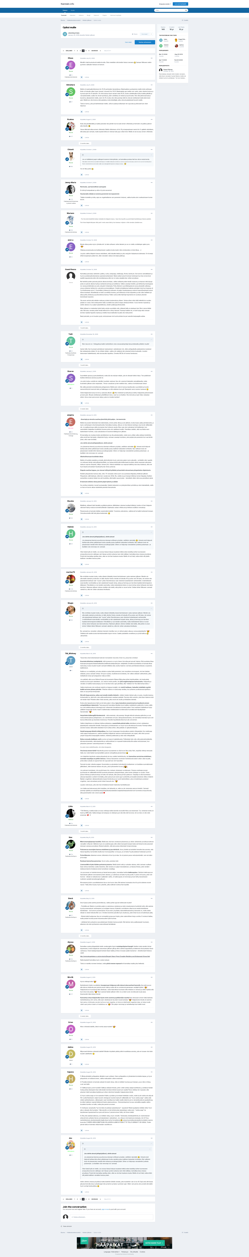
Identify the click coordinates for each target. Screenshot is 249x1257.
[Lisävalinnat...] (152, 58)
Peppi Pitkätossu (183, 39)
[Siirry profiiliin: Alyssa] (71, 949)
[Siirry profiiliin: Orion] (71, 1029)
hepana (70, 1072)
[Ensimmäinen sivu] (63, 50)
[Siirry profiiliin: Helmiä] (71, 533)
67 (72, 102)
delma (70, 1047)
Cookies (142, 1252)
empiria (70, 415)
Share (135, 34)
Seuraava (94, 50)
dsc (70, 1138)
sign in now (105, 1209)
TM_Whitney (70, 653)
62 (72, 1089)
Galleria (81, 15)
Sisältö (73, 10)
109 (71, 959)
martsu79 (70, 572)
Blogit (88, 15)
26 (72, 432)
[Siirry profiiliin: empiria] (71, 421)
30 (72, 257)
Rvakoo (70, 119)
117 (72, 915)
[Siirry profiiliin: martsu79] (71, 579)
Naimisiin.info (67, 4)
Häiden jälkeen (90, 35)
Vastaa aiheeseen (145, 42)
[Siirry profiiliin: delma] (71, 1054)
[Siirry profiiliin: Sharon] (71, 378)
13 (71, 75)
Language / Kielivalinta (111, 1252)
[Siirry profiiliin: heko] (65, 34)
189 (71, 166)
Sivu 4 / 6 (107, 50)
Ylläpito (104, 15)
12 (71, 1039)
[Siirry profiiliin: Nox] (71, 844)
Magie (70, 603)
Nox (70, 837)
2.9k (71, 589)
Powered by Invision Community (124, 1254)
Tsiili (70, 334)
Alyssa (70, 942)
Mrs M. (71, 977)
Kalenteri (72, 15)
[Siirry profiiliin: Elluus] (71, 65)
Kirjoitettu (87, 58)
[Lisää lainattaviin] (81, 77)
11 (71, 388)
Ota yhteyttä (134, 1252)
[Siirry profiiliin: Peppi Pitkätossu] (176, 40)
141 (72, 544)
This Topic (178, 10)
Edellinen (69, 50)
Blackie (70, 501)
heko (77, 33)
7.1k (71, 854)
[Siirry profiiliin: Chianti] (71, 156)
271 (71, 994)
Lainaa (87, 77)
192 (71, 620)
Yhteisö (65, 10)
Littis (70, 806)
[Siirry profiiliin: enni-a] (71, 246)
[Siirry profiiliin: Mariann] (71, 220)
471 (71, 136)
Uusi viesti (128, 42)
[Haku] (186, 10)
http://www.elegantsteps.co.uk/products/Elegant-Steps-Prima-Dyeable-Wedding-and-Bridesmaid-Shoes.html (115, 956)
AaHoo (181, 45)
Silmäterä (70, 85)
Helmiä (71, 527)
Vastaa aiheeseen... (79, 1217)
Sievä (70, 898)
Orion (70, 1022)
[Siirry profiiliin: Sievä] (71, 905)
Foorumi (63, 15)
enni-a (70, 240)
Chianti (71, 149)
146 (71, 518)
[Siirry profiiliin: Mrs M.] (71, 984)
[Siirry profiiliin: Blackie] (71, 508)
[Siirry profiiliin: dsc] (71, 1145)
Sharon (70, 371)
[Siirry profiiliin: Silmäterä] (71, 91)
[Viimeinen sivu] (100, 50)
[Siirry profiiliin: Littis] (71, 813)
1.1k (71, 823)
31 (71, 1155)
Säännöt (96, 15)
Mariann (70, 213)
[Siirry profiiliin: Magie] (71, 610)
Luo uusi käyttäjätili (180, 4)
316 (71, 230)
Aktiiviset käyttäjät (115, 15)
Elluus (70, 58)
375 (71, 199)
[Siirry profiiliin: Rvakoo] (71, 126)
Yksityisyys (124, 1252)
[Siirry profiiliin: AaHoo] (176, 46)
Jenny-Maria (70, 182)
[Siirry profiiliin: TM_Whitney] (71, 660)
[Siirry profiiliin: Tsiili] (71, 341)
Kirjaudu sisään (164, 4)
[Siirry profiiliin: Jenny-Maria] (71, 189)
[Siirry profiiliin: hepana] (71, 1078)
